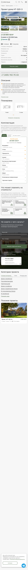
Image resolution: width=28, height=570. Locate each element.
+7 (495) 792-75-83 (10, 75)
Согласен (10, 563)
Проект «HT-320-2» (7, 319)
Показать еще (5, 296)
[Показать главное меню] (26, 2)
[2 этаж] (21, 107)
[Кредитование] (5, 39)
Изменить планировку (14, 117)
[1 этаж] (7, 107)
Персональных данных (10, 254)
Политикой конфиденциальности (17, 559)
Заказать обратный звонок (14, 246)
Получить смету (14, 66)
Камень (25, 48)
